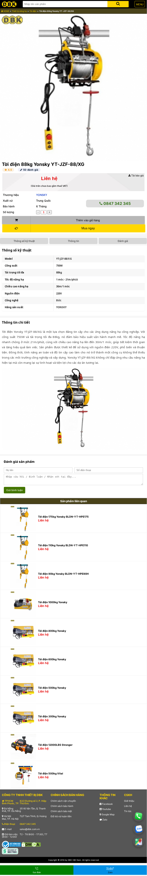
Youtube (106, 809)
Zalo (104, 819)
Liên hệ (128, 806)
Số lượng (8, 212)
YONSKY (41, 194)
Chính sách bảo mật (61, 811)
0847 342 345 (116, 203)
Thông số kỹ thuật (24, 240)
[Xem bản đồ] (138, 841)
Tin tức (128, 811)
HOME (6, 11)
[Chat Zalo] (138, 829)
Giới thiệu (129, 800)
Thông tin (73, 240)
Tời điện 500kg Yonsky (52, 687)
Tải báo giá (137, 175)
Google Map (108, 814)
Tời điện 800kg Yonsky (52, 630)
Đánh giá (123, 240)
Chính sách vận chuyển (63, 800)
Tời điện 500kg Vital (50, 773)
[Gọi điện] (138, 816)
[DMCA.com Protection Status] (31, 844)
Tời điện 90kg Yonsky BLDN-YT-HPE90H (63, 573)
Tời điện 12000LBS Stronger (55, 744)
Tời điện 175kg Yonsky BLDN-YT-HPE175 (63, 516)
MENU (139, 4)
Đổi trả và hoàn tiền (61, 816)
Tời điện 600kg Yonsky (52, 659)
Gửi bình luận (14, 490)
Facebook (107, 803)
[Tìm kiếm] (118, 3)
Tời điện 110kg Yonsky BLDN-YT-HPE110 (63, 545)
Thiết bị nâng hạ (19, 11)
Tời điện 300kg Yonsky (52, 716)
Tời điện (33, 11)
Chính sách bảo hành (62, 806)
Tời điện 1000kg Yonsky (52, 602)
